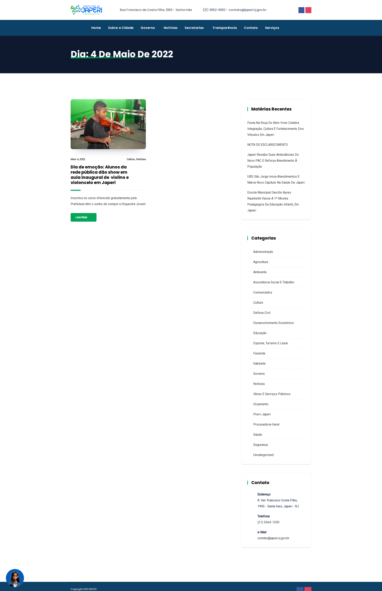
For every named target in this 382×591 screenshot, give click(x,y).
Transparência (224, 27)
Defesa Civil (261, 313)
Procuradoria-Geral (266, 424)
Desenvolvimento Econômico (273, 323)
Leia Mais (81, 217)
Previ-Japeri (262, 414)
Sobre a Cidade (121, 27)
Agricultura (260, 262)
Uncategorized (263, 455)
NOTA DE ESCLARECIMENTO (267, 145)
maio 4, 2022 (78, 159)
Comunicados (262, 292)
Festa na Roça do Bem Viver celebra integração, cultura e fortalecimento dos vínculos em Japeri (275, 129)
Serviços (272, 27)
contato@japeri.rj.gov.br (273, 538)
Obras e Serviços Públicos (271, 394)
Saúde (257, 434)
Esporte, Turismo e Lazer (270, 343)
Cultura (131, 159)
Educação (260, 333)
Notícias (170, 27)
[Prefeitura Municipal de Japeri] (86, 10)
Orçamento (260, 404)
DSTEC (93, 589)
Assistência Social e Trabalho (273, 282)
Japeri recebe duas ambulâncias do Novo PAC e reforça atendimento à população (273, 160)
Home (96, 27)
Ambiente (260, 272)
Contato (251, 27)
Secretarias (194, 27)
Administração (263, 252)
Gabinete (259, 363)
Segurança (260, 445)
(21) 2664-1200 (268, 522)
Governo (148, 27)
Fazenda (259, 353)
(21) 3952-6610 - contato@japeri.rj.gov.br (235, 10)
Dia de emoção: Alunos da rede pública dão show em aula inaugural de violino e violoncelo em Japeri (100, 174)
